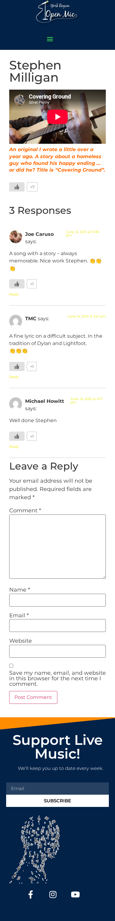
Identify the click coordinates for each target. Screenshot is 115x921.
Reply (14, 294)
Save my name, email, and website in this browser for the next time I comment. (57, 678)
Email (19, 615)
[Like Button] (17, 186)
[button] (50, 39)
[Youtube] (75, 894)
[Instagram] (53, 894)
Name (19, 589)
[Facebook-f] (30, 894)
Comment (25, 510)
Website (20, 641)
